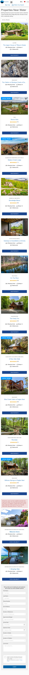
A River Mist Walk (14, 359)
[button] (14, 614)
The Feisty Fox (14, 318)
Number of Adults (7, 633)
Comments (5, 643)
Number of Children (7, 638)
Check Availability (14, 542)
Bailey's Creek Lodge (14, 160)
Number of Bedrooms (8, 612)
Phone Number (6, 601)
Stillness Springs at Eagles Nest (14, 480)
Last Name (5, 596)
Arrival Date (5, 622)
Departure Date (6, 627)
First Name (5, 590)
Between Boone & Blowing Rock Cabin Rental (14, 529)
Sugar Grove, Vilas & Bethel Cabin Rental (14, 356)
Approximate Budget (7, 617)
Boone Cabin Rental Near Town (14, 437)
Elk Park (14, 42)
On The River (14, 278)
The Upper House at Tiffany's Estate (14, 45)
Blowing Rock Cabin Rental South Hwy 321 (14, 157)
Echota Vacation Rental (14, 238)
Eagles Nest (14, 80)
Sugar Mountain (14, 316)
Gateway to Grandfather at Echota (14, 241)
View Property (14, 55)
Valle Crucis (14, 275)
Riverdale (14, 440)
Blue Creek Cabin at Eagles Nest (14, 399)
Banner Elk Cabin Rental (14, 198)
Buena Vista (14, 119)
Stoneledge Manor (14, 200)
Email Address (6, 606)
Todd (14, 117)
